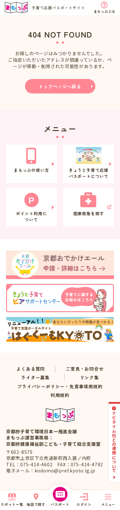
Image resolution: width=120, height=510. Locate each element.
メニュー (108, 504)
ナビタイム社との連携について (114, 442)
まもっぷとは (104, 11)
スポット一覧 (12, 504)
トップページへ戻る (60, 86)
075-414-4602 (36, 464)
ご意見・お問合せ (84, 369)
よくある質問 (30, 369)
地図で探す (36, 504)
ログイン (84, 504)
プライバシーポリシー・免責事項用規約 (59, 386)
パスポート (60, 504)
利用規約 (60, 395)
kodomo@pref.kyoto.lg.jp (65, 470)
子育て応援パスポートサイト (58, 7)
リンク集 (89, 377)
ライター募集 (35, 377)
